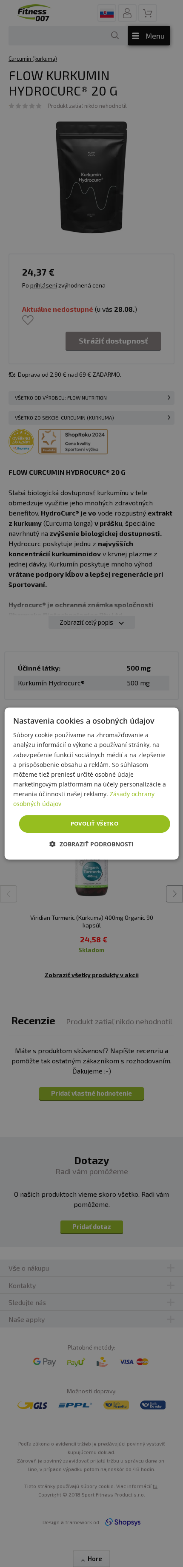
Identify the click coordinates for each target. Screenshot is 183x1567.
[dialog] (92, 783)
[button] (91, 844)
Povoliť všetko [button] (95, 823)
